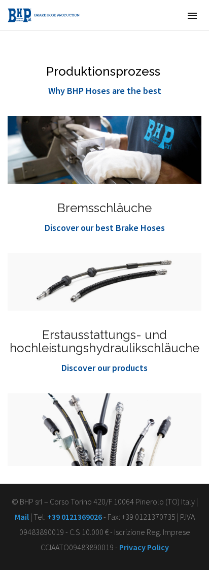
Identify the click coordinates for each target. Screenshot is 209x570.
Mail (22, 517)
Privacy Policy (144, 547)
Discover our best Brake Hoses (105, 227)
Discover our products (104, 368)
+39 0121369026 (74, 517)
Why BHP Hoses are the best (104, 90)
